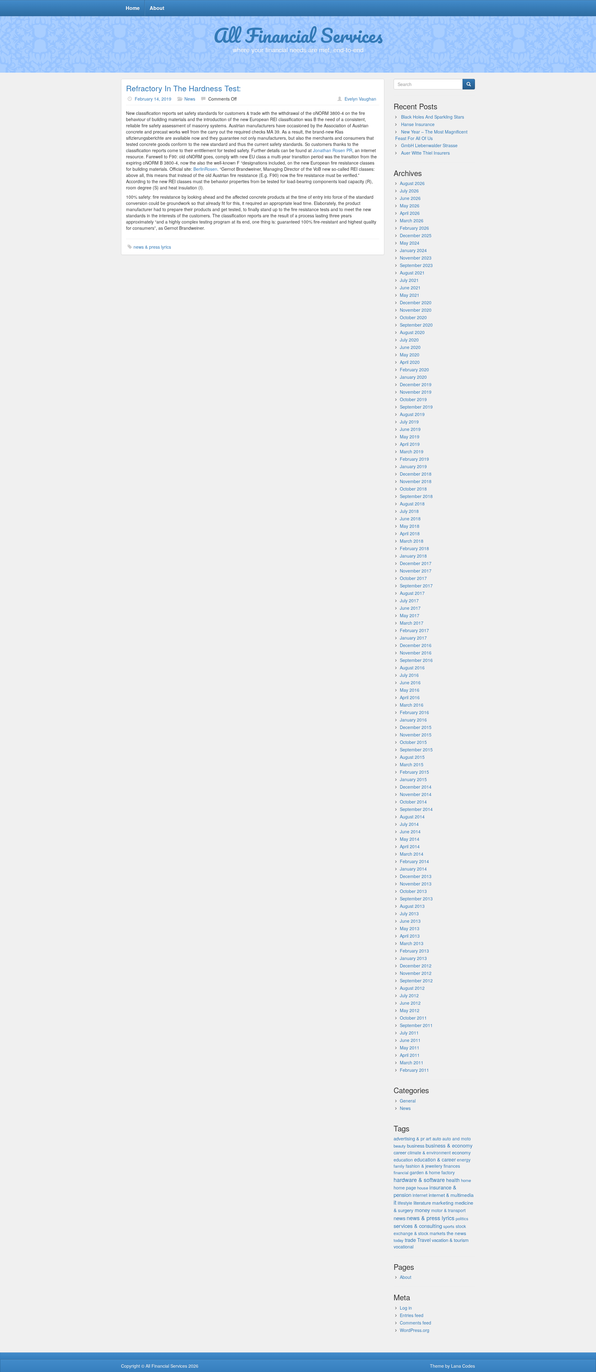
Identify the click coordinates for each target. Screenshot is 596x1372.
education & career (435, 1159)
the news (456, 1232)
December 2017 (415, 563)
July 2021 (409, 280)
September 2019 (416, 407)
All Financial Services (298, 35)
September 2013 (416, 898)
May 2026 (409, 205)
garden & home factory (432, 1172)
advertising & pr (409, 1138)
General (408, 1101)
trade (410, 1239)
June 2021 (410, 287)
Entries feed (411, 1315)
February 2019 (414, 459)
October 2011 (413, 1018)
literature (422, 1202)
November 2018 (415, 481)
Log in (406, 1308)
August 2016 (412, 667)
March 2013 (411, 943)
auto (436, 1138)
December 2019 (415, 384)
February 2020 (414, 369)
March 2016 (411, 705)
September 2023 (416, 265)
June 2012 (410, 1003)
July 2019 (409, 422)
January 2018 (413, 556)
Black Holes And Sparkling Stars (432, 117)
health (453, 1180)
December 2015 (415, 727)
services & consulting (418, 1225)
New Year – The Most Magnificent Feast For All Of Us (431, 135)
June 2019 (410, 429)
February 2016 (414, 712)
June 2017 (410, 608)
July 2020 (409, 340)
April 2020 (410, 362)
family (399, 1166)
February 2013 (414, 951)
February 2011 (414, 1070)
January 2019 (413, 466)
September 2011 (416, 1025)
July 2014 (409, 824)
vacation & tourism (450, 1240)
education (403, 1160)
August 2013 (412, 906)
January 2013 (413, 958)
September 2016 (416, 660)
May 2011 (409, 1047)
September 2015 (416, 749)
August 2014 (412, 816)
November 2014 (415, 794)
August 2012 (412, 988)
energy (464, 1160)
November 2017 (415, 571)
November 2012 (415, 973)
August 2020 (412, 332)
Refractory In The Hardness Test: (183, 87)
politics (462, 1218)
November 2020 (415, 310)
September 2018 (416, 496)
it (395, 1202)
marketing (443, 1202)
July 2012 (409, 995)
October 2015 (413, 742)
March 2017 (411, 623)
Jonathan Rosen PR (332, 150)
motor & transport (448, 1210)
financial (401, 1172)
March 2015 (411, 764)
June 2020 (410, 347)
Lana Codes (463, 1366)
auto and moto (456, 1138)
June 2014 (410, 831)
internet (420, 1195)
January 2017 (413, 638)
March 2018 (411, 541)
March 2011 (411, 1062)
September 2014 (416, 809)
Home (133, 7)
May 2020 (409, 354)
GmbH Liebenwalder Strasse (429, 145)
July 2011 (409, 1033)
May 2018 (409, 526)
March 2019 (411, 451)
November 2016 (415, 653)
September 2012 (416, 980)
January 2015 (413, 779)
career (400, 1152)
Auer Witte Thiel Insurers (425, 153)
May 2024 (409, 243)
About (157, 7)
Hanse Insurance (418, 124)
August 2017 (412, 593)
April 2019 (410, 444)
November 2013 (415, 884)
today (399, 1240)
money (422, 1210)
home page (405, 1187)
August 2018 (412, 503)
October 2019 (413, 399)
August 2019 (412, 414)
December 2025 (415, 235)
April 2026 (410, 213)
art (428, 1138)
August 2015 (412, 757)
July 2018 (409, 511)
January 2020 (413, 377)
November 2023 (415, 258)
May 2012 (409, 1010)
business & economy (449, 1145)
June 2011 (410, 1040)
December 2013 (415, 876)
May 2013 (409, 928)
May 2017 (409, 615)
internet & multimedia (451, 1194)
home (466, 1180)
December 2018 (415, 474)
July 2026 (409, 191)
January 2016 (413, 720)
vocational (403, 1246)
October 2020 (413, 317)
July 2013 (409, 913)
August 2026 (412, 183)
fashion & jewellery (424, 1166)
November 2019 (415, 392)
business (415, 1145)
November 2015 (415, 734)
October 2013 (413, 891)
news (399, 1218)
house (422, 1188)
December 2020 (415, 302)
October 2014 (413, 802)
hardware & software (419, 1180)
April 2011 (410, 1055)
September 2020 (416, 325)
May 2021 (409, 295)
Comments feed (415, 1323)
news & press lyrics (152, 247)
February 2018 (414, 548)
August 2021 (412, 272)
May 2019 (409, 436)
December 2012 (415, 965)
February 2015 (414, 772)
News (189, 99)
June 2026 (410, 198)
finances (452, 1166)
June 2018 (410, 518)
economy (461, 1152)
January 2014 (413, 869)
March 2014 (411, 854)
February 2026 (414, 228)
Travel (424, 1239)
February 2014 (414, 861)
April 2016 (410, 697)
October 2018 (413, 489)
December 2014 (415, 787)
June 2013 (410, 921)
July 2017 (409, 600)
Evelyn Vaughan (360, 99)
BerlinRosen (205, 169)
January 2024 (413, 250)
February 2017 (414, 630)
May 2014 (409, 839)
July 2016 (409, 675)
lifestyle (405, 1203)
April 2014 (410, 846)
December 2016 (415, 645)
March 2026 (411, 220)
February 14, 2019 (153, 99)
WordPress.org (414, 1330)
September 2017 (416, 585)
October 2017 (413, 578)
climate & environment (429, 1152)
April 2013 (410, 936)
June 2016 (410, 682)
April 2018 (410, 533)
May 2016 (409, 690)
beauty (400, 1146)
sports (448, 1226)
